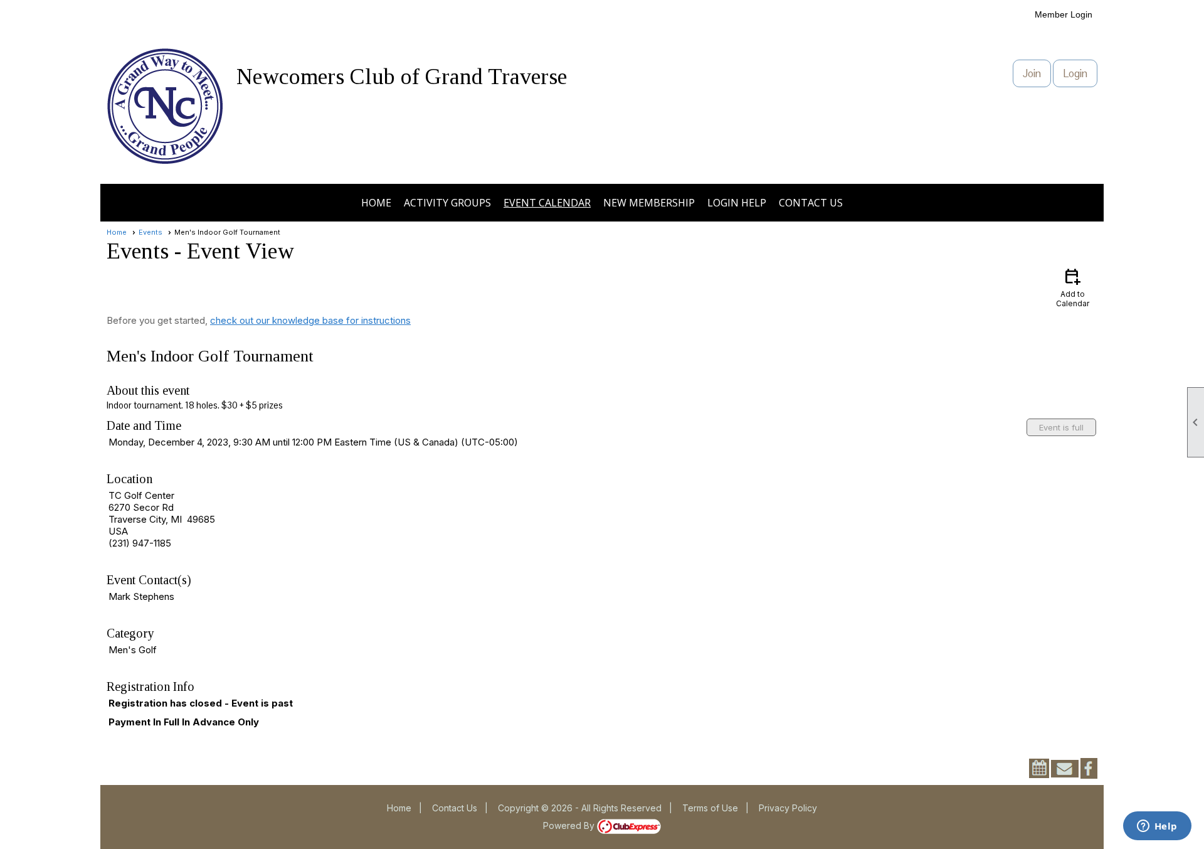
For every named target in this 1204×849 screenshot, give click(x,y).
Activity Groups (447, 203)
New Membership (649, 203)
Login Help (736, 203)
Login (1075, 73)
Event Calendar (547, 203)
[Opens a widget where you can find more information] (1156, 827)
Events (150, 232)
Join (1032, 73)
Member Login (1063, 14)
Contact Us (811, 203)
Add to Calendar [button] (1072, 287)
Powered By (570, 825)
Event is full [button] (1061, 427)
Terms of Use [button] (710, 808)
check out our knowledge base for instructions (310, 320)
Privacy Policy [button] (788, 808)
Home (376, 203)
